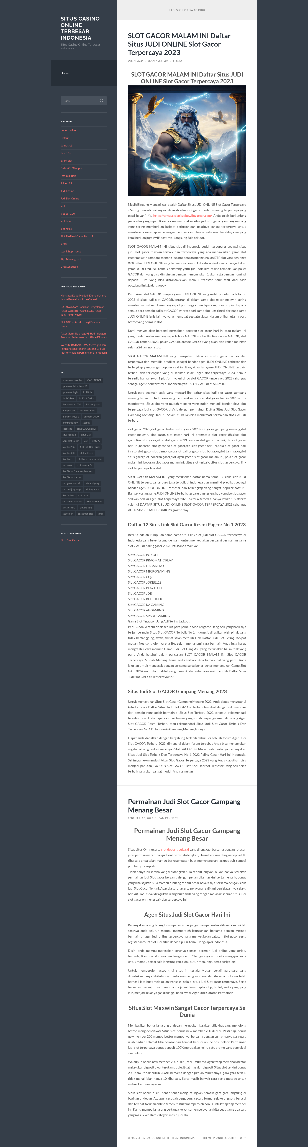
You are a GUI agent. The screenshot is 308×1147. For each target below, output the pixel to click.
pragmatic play (70, 422)
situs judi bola (69, 434)
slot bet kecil (86, 453)
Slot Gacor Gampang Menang (78, 471)
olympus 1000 (91, 416)
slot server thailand (72, 501)
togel (100, 513)
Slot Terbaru (69, 507)
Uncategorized (69, 266)
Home (65, 73)
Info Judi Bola (68, 175)
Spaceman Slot (85, 513)
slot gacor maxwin (72, 483)
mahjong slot (69, 410)
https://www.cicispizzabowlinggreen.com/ (182, 215)
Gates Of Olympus (71, 168)
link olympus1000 (72, 404)
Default (65, 138)
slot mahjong (92, 483)
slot (63, 206)
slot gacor (68, 465)
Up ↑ (243, 1137)
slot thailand (86, 507)
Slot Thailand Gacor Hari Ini (77, 236)
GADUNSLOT (94, 380)
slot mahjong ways (72, 489)
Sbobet (86, 422)
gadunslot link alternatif (75, 386)
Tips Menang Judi (71, 259)
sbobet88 (67, 428)
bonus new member (73, 380)
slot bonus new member (90, 459)
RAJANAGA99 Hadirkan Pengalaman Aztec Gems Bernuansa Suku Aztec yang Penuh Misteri (82, 310)
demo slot (66, 145)
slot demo (66, 221)
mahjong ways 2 (71, 416)
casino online (68, 130)
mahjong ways (87, 410)
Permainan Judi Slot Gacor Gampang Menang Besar (184, 805)
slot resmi (83, 495)
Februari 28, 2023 (140, 818)
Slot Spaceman (94, 501)
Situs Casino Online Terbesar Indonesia (80, 28)
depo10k (66, 153)
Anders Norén (226, 1137)
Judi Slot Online (70, 198)
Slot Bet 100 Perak (90, 446)
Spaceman (68, 513)
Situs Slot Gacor (71, 440)
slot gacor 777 (84, 465)
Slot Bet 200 (69, 453)
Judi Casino (67, 191)
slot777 (96, 440)
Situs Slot (86, 434)
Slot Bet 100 (69, 446)
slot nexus (67, 228)
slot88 (64, 243)
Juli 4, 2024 (136, 60)
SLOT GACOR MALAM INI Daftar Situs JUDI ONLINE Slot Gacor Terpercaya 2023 (179, 43)
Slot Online (68, 495)
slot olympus (92, 489)
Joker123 (66, 183)
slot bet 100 (68, 213)
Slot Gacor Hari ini (72, 477)
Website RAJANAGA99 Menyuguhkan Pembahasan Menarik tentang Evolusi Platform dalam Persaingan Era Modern (84, 348)
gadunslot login (70, 392)
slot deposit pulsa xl (175, 849)
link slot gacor (93, 404)
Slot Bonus (68, 459)
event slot (66, 160)
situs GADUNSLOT (86, 428)
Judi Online (68, 398)
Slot (86, 440)
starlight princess (71, 251)
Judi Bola (87, 392)
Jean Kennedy (158, 60)
